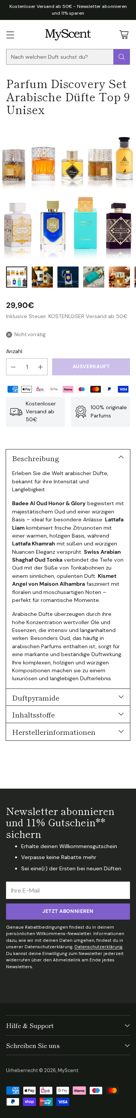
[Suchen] (121, 57)
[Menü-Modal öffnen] (10, 34)
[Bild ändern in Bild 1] (16, 277)
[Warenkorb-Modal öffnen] (123, 34)
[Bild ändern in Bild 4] (93, 277)
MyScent (68, 1070)
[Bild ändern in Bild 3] (68, 277)
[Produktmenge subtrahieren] (13, 367)
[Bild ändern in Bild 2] (42, 277)
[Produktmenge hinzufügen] (40, 367)
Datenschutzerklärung (98, 947)
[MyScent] (68, 34)
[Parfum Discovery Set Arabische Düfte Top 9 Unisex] (68, 192)
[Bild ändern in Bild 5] (119, 277)
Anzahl (14, 351)
